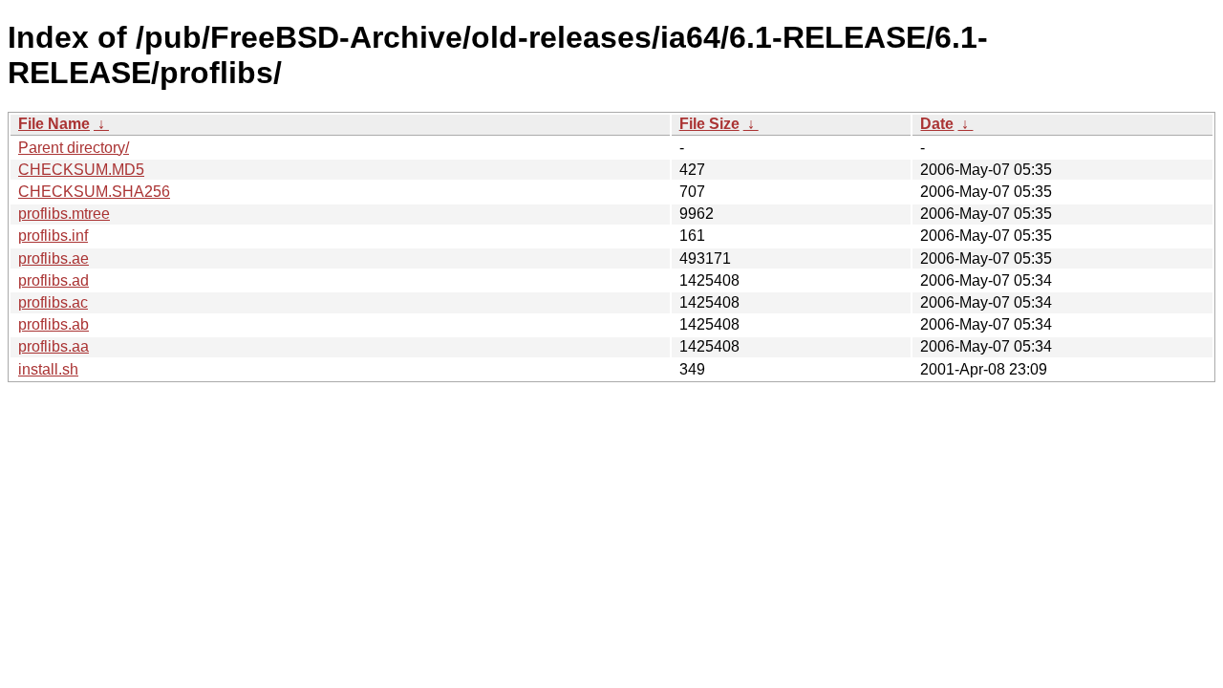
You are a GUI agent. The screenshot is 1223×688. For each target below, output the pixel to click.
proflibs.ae (53, 258)
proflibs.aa (53, 346)
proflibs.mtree (64, 213)
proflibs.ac (53, 302)
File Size (709, 124)
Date (937, 124)
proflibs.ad (53, 280)
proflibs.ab (53, 324)
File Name (54, 124)
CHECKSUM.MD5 (81, 169)
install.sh (48, 369)
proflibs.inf (53, 235)
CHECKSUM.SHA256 (94, 191)
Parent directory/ (73, 148)
